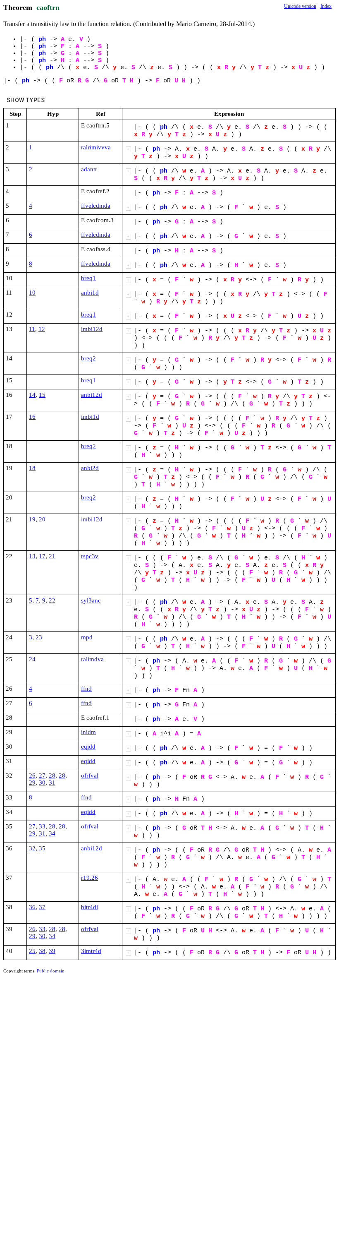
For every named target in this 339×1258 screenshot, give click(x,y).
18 (32, 468)
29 (32, 782)
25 (32, 951)
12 (41, 329)
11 (32, 329)
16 (32, 416)
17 (42, 556)
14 (32, 394)
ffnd (86, 688)
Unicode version (300, 6)
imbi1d (90, 416)
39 (52, 951)
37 (42, 907)
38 (42, 951)
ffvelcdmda (95, 205)
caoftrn (48, 7)
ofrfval (89, 775)
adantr (89, 169)
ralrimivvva (96, 147)
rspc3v (89, 556)
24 (32, 659)
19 (32, 519)
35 (42, 848)
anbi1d (90, 292)
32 (32, 848)
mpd (87, 637)
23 (39, 637)
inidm (88, 732)
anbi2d (90, 468)
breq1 (88, 278)
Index (326, 6)
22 (52, 600)
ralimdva (92, 659)
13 (32, 556)
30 (42, 782)
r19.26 (89, 877)
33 (42, 826)
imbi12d (92, 329)
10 (32, 292)
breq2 (88, 358)
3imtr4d (91, 951)
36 (32, 907)
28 (52, 775)
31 (52, 782)
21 (52, 556)
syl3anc (91, 600)
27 (42, 775)
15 (42, 394)
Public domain (50, 970)
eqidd (88, 746)
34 (52, 833)
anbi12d (91, 394)
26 (32, 775)
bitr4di (89, 907)
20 (42, 519)
